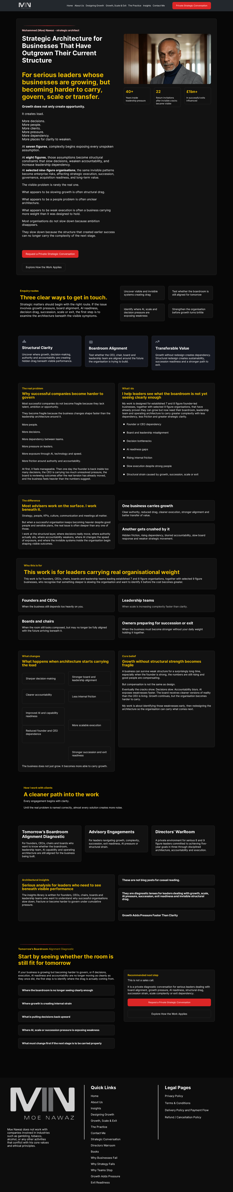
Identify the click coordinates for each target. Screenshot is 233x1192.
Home (70, 5)
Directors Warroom (103, 1145)
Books (95, 1151)
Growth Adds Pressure (105, 1176)
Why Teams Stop (101, 1170)
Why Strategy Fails (103, 1164)
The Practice (134, 5)
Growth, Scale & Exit (116, 5)
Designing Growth (95, 5)
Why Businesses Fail (104, 1157)
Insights (147, 5)
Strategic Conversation (106, 1139)
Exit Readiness (100, 1182)
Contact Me (159, 5)
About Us (79, 5)
